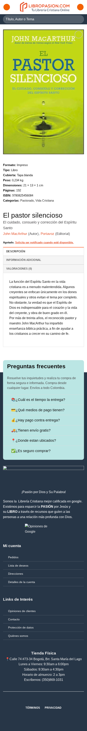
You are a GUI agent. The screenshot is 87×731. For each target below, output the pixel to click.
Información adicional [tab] (23, 259)
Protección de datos (21, 627)
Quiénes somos (18, 635)
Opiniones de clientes (22, 611)
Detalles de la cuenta (21, 582)
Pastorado (27, 200)
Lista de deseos (18, 565)
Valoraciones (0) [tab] (19, 268)
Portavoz (47, 234)
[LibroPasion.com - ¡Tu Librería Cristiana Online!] (45, 7)
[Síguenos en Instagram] (43, 700)
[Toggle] (7, 400)
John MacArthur (15, 234)
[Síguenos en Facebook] (36, 700)
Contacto (14, 619)
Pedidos (13, 557)
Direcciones (15, 573)
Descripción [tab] (15, 251)
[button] (6, 7)
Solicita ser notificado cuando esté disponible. (44, 242)
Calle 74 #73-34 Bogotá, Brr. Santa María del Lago (46, 659)
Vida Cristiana (44, 200)
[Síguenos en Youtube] (50, 700)
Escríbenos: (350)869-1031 (43, 679)
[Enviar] (79, 19)
